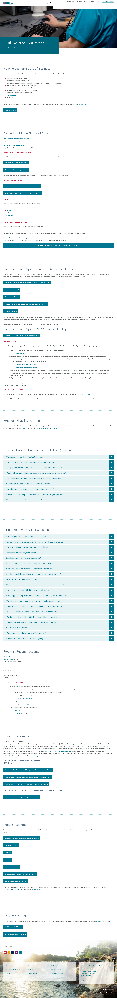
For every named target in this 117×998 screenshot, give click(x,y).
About (85, 1)
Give (101, 5)
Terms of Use (110, 993)
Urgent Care (31, 965)
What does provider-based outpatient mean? (25, 457)
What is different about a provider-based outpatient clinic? (31, 462)
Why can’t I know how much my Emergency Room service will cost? (34, 606)
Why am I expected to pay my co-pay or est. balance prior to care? (34, 601)
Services (70, 5)
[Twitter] (9, 952)
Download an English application (15, 162)
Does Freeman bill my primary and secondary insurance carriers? (33, 574)
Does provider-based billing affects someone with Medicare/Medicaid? (35, 467)
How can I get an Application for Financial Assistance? (29, 563)
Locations (31, 969)
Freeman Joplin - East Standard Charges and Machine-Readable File (27, 777)
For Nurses (79, 1)
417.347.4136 (27, 698)
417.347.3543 (8, 889)
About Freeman (10, 965)
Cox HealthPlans (10, 845)
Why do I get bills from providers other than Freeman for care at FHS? (35, 585)
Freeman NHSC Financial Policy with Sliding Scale (21, 335)
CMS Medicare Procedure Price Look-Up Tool (19, 874)
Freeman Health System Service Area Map (57, 245)
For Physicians (70, 1)
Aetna (7, 860)
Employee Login (10, 977)
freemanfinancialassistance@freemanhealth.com (56, 157)
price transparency (36, 756)
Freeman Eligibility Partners (49, 428)
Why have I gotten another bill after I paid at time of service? (31, 617)
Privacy (102, 993)
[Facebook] (12, 952)
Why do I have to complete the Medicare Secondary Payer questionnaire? (37, 494)
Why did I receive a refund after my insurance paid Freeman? (32, 622)
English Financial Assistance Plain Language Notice (21, 186)
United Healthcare (10, 867)
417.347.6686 (82, 104)
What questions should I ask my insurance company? (28, 484)
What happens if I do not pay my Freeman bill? (26, 633)
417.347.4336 (24, 704)
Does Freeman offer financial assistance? (23, 558)
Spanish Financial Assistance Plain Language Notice (21, 193)
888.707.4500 (8, 659)
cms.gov (98, 921)
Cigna (7, 852)
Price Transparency (56, 977)
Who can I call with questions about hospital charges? (29, 547)
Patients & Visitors (82, 5)
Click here (25, 428)
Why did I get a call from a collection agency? (25, 638)
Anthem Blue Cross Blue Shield (14, 881)
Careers (91, 1)
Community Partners (57, 973)
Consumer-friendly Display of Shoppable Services (21, 797)
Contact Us (84, 980)
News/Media (31, 977)
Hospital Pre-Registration (13, 969)
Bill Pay (53, 965)
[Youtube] (5, 952)
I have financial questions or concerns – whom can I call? (30, 489)
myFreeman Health (108, 1)
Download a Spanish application (15, 170)
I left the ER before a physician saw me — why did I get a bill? (32, 611)
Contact (98, 1)
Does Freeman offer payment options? (22, 552)
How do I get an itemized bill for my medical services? (28, 590)
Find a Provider (60, 5)
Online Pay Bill (9, 110)
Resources (94, 5)
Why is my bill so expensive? (18, 628)
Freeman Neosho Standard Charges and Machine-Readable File (25, 784)
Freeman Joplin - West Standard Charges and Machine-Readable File (27, 770)
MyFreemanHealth (56, 969)
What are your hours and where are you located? (27, 536)
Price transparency (9, 744)
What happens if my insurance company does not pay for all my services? (37, 595)
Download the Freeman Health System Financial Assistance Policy (26, 282)
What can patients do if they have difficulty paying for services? (33, 500)
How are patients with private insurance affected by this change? (34, 478)
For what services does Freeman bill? (21, 579)
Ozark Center (110, 5)
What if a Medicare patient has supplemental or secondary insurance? (36, 473)
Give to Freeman (33, 973)
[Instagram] (16, 952)
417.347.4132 (27, 695)
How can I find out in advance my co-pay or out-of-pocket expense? (35, 542)
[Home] (6, 3)
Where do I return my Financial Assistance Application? (29, 568)
